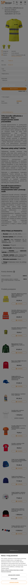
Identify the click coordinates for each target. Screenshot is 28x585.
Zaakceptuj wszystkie (14, 582)
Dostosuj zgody (14, 578)
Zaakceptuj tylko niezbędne (14, 575)
